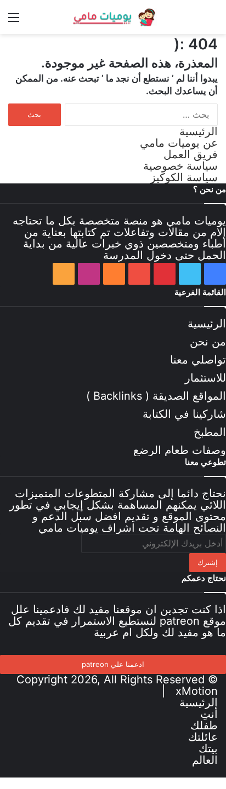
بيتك (208, 748)
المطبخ (210, 432)
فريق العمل (190, 154)
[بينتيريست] (165, 274)
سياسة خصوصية (180, 165)
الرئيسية (198, 131)
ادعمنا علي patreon (113, 664)
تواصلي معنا (198, 359)
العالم (205, 760)
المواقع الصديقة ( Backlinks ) (156, 395)
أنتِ (209, 714)
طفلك (204, 725)
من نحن (208, 341)
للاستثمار (205, 377)
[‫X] (190, 274)
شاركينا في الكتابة (184, 414)
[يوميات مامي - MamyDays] (113, 17)
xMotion (197, 691)
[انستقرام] (89, 274)
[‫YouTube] (139, 274)
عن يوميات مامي (179, 142)
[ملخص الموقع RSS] (64, 274)
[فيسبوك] (215, 274)
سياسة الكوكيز (184, 177)
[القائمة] (13, 21)
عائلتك (203, 737)
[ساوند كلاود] (114, 274)
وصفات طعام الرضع (179, 450)
